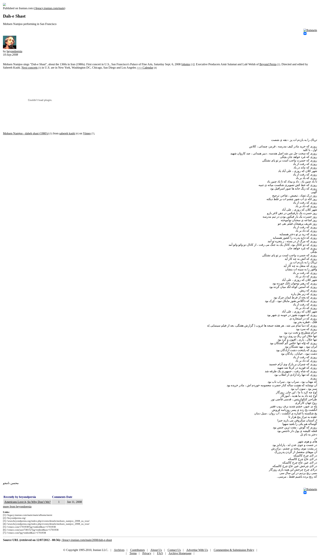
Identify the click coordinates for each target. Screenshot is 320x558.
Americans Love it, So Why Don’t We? (27, 501)
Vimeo (87, 133)
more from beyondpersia (17, 506)
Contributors (137, 550)
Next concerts (29, 67)
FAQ (160, 553)
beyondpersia (14, 51)
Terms (133, 553)
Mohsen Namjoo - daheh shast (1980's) (26, 133)
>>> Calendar (145, 67)
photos (186, 64)
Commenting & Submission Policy (234, 550)
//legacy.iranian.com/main (49, 8)
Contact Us (174, 550)
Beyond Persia (267, 64)
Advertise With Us (197, 550)
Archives (119, 550)
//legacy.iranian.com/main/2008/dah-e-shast (86, 540)
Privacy (146, 553)
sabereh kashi (67, 133)
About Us (156, 550)
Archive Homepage (180, 553)
